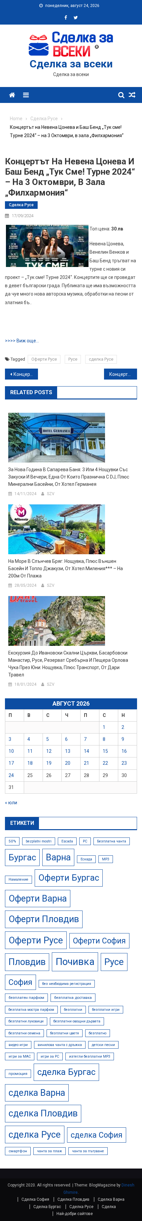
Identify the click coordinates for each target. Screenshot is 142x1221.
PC (85, 841)
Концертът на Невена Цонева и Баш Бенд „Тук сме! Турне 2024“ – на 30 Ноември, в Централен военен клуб (123, 374)
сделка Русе (101, 359)
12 (49, 751)
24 (11, 775)
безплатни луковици (26, 1021)
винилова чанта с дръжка (60, 1045)
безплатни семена (24, 1033)
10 (11, 751)
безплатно (97, 1033)
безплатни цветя (64, 1033)
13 (67, 751)
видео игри (18, 1045)
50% (12, 841)
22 (105, 763)
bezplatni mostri (39, 841)
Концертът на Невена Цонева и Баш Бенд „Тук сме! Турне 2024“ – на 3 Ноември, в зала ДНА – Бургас (26, 374)
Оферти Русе (44, 359)
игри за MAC (20, 1056)
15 (105, 751)
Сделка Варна (111, 1199)
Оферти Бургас (68, 878)
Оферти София (99, 940)
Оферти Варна (38, 898)
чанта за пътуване (88, 1151)
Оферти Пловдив (44, 919)
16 (124, 751)
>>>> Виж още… (22, 340)
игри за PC (50, 1056)
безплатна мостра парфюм (31, 1009)
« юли (11, 802)
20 (67, 763)
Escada (67, 841)
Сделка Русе (21, 205)
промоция (18, 1073)
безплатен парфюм (26, 997)
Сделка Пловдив (73, 1199)
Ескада (86, 859)
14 (86, 751)
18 (30, 763)
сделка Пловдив (43, 1113)
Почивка (74, 961)
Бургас (22, 857)
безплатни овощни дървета (76, 1021)
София (20, 982)
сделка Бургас (66, 1072)
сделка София (97, 1135)
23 (124, 763)
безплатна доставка (73, 997)
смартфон (18, 1151)
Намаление (18, 879)
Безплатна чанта (111, 841)
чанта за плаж (49, 1151)
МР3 (105, 859)
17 (11, 763)
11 (30, 751)
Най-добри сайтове (74, 1213)
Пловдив (27, 962)
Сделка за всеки (71, 63)
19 (49, 763)
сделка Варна (37, 1093)
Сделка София (35, 1199)
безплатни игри (106, 1009)
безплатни (73, 1009)
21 (86, 763)
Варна (58, 857)
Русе (72, 359)
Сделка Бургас (47, 1206)
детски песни (103, 1045)
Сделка (109, 1206)
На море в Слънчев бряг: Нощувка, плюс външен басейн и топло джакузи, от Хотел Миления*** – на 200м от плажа (65, 568)
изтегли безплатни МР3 (89, 1056)
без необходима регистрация (66, 984)
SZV (50, 493)
